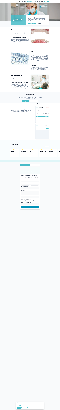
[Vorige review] (46, 146)
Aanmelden (46, 1)
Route (47, 128)
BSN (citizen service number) (26, 195)
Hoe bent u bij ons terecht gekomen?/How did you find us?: (27, 202)
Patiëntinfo (34, 1)
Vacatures (38, 1)
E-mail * (31, 183)
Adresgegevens (23, 190)
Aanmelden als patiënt (31, 23)
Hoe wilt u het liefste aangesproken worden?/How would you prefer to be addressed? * (29, 175)
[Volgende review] (48, 146)
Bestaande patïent (33, 101)
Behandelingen (29, 1)
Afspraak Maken (35, 164)
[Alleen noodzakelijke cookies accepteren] (42, 402)
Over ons (25, 1)
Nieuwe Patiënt (25, 164)
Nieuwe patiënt (25, 101)
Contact (42, 1)
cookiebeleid (19, 405)
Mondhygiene (19, 17)
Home (22, 1)
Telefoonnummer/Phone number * (25, 183)
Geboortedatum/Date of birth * (24, 186)
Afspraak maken (40, 23)
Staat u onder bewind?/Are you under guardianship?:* (27, 199)
